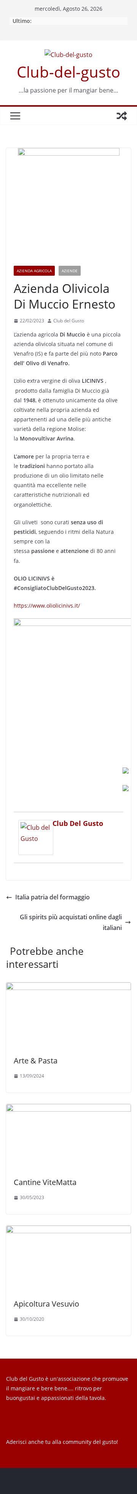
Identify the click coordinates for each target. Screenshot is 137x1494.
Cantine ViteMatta (45, 1182)
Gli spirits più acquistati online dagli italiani (71, 922)
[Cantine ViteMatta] (68, 1109)
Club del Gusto (68, 320)
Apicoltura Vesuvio (46, 1304)
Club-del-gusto (68, 71)
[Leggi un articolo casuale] (122, 116)
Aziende (70, 270)
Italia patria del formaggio (52, 897)
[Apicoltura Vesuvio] (68, 1231)
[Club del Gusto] (35, 825)
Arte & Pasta (35, 1060)
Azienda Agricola (34, 270)
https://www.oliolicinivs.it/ (47, 605)
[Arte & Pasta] (68, 988)
